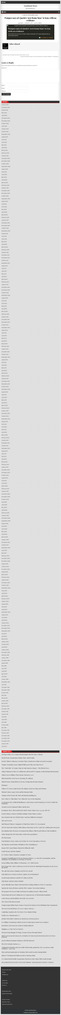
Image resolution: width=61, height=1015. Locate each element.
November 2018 (6, 225)
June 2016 (4, 303)
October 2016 (5, 292)
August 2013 (5, 392)
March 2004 (5, 596)
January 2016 (5, 316)
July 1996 (4, 676)
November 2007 (6, 542)
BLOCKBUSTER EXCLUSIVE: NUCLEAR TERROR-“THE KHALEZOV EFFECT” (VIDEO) (27, 962)
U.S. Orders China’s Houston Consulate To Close (16, 855)
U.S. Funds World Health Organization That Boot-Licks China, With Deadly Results (26, 959)
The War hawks (6, 838)
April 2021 (4, 147)
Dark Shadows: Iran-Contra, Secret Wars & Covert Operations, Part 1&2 (24, 841)
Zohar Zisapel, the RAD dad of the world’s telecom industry (19, 834)
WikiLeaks (4, 980)
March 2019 (5, 214)
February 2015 (5, 346)
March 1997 (5, 674)
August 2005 (5, 571)
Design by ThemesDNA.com (30, 1012)
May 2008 (4, 531)
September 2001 (6, 631)
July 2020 (4, 171)
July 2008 (4, 526)
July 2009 (4, 502)
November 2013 (6, 384)
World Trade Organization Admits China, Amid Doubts (18, 758)
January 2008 (5, 539)
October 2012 (5, 416)
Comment (4, 67)
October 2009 (5, 499)
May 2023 (4, 112)
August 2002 (5, 614)
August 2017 (5, 265)
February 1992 (5, 706)
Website (4, 91)
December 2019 (6, 190)
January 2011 (5, 467)
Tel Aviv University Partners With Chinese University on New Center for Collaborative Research (30, 827)
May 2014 (4, 367)
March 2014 (5, 373)
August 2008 (5, 523)
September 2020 (6, 166)
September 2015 (6, 327)
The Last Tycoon (7, 820)
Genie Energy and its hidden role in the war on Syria (18, 898)
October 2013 (5, 386)
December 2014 (6, 351)
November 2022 (6, 120)
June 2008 (4, 529)
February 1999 (5, 655)
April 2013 (4, 402)
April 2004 (4, 593)
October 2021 (5, 131)
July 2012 (4, 424)
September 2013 (6, 389)
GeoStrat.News (30, 6)
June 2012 (4, 426)
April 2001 (4, 636)
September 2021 (6, 134)
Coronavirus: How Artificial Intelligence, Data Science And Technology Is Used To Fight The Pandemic (30, 802)
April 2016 (4, 308)
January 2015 (5, 349)
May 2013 (4, 400)
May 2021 (4, 145)
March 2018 (5, 247)
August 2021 (5, 137)
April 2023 (4, 115)
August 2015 (5, 330)
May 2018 (4, 241)
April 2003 (4, 609)
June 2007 (4, 550)
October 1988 (5, 725)
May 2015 (4, 338)
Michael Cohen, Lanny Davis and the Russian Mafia (17, 792)
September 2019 (6, 198)
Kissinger (5, 785)
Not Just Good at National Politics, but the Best (16, 807)
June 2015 (4, 335)
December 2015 (6, 319)
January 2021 (5, 155)
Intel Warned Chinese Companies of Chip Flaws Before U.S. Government (23, 824)
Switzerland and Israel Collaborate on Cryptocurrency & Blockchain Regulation (26, 895)
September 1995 (6, 682)
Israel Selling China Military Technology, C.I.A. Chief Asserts (20, 863)
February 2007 (5, 555)
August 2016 (5, 298)
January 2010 (5, 491)
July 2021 (4, 139)
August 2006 (5, 563)
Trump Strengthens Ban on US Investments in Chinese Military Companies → (39, 56)
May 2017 (4, 273)
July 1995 (4, 684)
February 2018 (5, 249)
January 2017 (5, 284)
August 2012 (5, 421)
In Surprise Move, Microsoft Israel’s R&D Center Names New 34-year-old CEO (26, 810)
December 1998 (6, 660)
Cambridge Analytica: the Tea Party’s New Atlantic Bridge (19, 912)
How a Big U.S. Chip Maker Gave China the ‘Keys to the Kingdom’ (21, 799)
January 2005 (5, 580)
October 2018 (5, 228)
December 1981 (5, 738)
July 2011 (4, 453)
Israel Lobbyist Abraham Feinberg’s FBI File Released (18, 940)
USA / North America (30, 15)
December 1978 (6, 741)
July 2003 (4, 606)
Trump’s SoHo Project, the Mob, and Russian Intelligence (19, 795)
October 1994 (5, 692)
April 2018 (4, 244)
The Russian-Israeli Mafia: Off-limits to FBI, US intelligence (20, 844)
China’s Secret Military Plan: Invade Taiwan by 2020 (18, 775)
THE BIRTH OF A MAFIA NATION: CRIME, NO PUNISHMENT (20, 874)
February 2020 (5, 185)
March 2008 (5, 537)
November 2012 (6, 413)
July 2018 (4, 236)
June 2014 (4, 365)
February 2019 (5, 217)
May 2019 (4, 209)
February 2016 (5, 314)
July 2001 (4, 633)
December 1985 (6, 735)
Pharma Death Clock (7, 1004)
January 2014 (5, 378)
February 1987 (5, 733)
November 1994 (6, 690)
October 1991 (5, 711)
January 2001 (5, 641)
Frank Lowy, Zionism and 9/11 (11, 915)
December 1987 (6, 730)
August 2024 (5, 110)
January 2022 (5, 128)
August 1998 (5, 663)
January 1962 (5, 743)
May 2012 (4, 429)
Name (3, 85)
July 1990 (4, 716)
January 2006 (5, 566)
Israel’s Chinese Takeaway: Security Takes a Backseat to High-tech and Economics (27, 761)
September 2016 (6, 295)
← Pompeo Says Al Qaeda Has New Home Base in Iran (15, 54)
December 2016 (6, 287)
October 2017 (5, 260)
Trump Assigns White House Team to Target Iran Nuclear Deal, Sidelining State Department (29, 905)
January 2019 (5, 220)
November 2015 (6, 322)
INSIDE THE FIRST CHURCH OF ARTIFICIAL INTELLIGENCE (20, 919)
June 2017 (4, 271)
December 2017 (6, 255)
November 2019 (6, 193)
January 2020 (5, 188)
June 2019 (4, 206)
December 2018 (6, 222)
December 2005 (6, 569)
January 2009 (5, 515)
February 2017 (5, 281)
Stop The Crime (6, 1002)
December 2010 (6, 469)
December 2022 (6, 118)
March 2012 (5, 435)
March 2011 (4, 461)
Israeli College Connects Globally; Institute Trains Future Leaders (22, 814)
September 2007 (6, 547)
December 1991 (5, 708)
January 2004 (5, 601)
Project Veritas (6, 999)
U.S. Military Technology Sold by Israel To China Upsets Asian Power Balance (25, 922)
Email (3, 88)
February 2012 (5, 437)
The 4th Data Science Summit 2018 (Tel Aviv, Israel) (17, 871)
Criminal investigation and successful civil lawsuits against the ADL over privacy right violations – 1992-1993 (28, 948)
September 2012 (6, 418)
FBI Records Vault (6, 969)
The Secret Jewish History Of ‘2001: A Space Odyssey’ (18, 908)
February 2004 (5, 598)
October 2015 (5, 324)
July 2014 (4, 362)
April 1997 (4, 671)
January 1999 (5, 657)
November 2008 (6, 518)
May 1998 (4, 665)
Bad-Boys (4, 985)
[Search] (58, 12)
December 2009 (6, 494)
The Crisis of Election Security (11, 902)
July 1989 (4, 722)
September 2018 (6, 230)
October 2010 (5, 475)
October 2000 (5, 644)
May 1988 (4, 727)
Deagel (4, 972)
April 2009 (4, 510)
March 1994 (4, 698)
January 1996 (5, 679)
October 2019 (5, 196)
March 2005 (5, 574)
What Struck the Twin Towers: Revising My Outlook (17, 778)
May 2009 (4, 507)
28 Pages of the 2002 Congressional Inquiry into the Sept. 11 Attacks (22, 754)
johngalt (22, 23)
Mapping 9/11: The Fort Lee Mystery (12, 929)
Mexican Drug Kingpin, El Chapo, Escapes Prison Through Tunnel (22, 932)
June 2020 (4, 174)
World (36, 15)
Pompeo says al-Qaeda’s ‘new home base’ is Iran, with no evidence (30, 19)
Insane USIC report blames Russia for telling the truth (18, 848)
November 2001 (6, 628)
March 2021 (5, 150)
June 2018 (4, 239)
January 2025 (5, 104)
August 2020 (5, 169)
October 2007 (5, 545)
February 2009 (5, 512)
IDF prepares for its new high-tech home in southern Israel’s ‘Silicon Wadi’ (24, 891)
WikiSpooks (5, 974)
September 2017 (6, 263)
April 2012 (4, 432)
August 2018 (5, 233)
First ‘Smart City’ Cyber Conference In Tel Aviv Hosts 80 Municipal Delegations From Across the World (30, 866)
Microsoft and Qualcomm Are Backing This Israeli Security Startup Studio (24, 952)
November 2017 (6, 257)
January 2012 (5, 440)
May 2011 (4, 456)
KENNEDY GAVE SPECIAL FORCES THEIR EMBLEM (17, 926)
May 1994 (4, 695)
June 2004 (4, 590)
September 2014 (6, 357)
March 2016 (5, 311)
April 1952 (4, 746)
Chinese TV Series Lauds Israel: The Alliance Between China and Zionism (24, 788)
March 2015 (5, 343)
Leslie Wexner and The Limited (11, 851)
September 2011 (6, 448)
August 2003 (5, 604)
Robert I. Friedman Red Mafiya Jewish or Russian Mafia (18, 955)
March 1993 (5, 703)
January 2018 (5, 252)
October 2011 (5, 445)
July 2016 (4, 300)
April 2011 (4, 459)
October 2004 (5, 585)
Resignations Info (6, 991)
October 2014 (5, 354)
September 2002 (6, 612)
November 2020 (6, 161)
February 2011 (5, 464)
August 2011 (5, 451)
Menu (4, 2)
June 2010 (4, 483)
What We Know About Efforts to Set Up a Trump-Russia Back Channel (22, 782)
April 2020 (4, 179)
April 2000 (4, 647)
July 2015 (4, 332)
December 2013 (6, 381)
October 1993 (5, 700)
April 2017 (4, 276)
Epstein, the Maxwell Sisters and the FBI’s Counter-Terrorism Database (23, 888)
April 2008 (4, 534)
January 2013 (5, 410)
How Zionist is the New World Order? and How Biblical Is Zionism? (22, 817)
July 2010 (4, 480)
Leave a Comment (38, 23)
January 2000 (5, 649)
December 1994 (6, 687)
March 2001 (5, 639)
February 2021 (5, 153)
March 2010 (5, 486)
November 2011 (6, 443)
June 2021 (4, 142)
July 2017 (4, 268)
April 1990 (4, 719)
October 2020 (5, 163)
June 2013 (4, 397)
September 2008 (6, 520)
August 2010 (5, 478)
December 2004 (6, 582)
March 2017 (5, 279)
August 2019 (5, 201)
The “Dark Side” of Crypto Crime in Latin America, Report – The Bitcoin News (25, 768)
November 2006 (6, 561)
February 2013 (5, 408)
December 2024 (6, 107)
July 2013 (4, 394)
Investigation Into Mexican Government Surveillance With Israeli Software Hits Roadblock (29, 831)
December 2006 (6, 558)
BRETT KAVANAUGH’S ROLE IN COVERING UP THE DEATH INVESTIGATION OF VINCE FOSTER (28, 936)
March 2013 (5, 405)
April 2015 (4, 341)
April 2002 (4, 620)
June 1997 (4, 668)
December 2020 (6, 158)
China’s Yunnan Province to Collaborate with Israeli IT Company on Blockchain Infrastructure (30, 771)
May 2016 (4, 306)
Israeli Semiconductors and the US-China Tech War (17, 878)
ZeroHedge (5, 983)
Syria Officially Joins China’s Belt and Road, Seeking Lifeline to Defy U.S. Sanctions (27, 885)
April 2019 (4, 212)
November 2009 (6, 496)
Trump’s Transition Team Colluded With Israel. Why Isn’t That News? (22, 765)
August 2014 (5, 359)
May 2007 (4, 553)
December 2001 (6, 625)
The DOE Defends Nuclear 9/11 (11, 944)
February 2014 (5, 375)
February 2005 (5, 577)
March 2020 (5, 182)
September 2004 (6, 588)
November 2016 (6, 290)
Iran (24, 15)
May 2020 (4, 177)
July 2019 (4, 204)
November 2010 (6, 472)
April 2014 (4, 370)
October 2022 (5, 123)
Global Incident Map (7, 993)
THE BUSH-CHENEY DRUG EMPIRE (12, 881)
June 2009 (4, 504)
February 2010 (5, 488)
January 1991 (5, 714)
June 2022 (4, 126)
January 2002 (5, 623)
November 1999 (6, 652)
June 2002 (4, 617)
